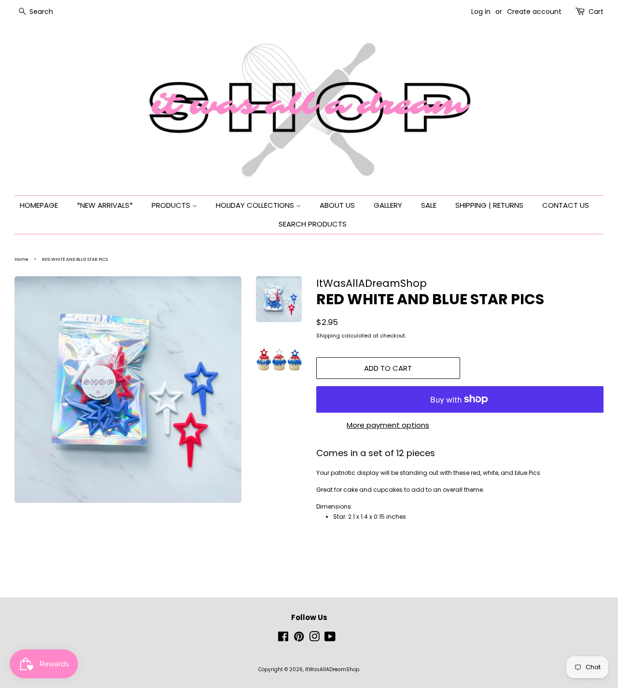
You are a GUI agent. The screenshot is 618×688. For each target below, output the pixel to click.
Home (21, 259)
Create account (534, 11)
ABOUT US (337, 205)
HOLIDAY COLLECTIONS (256, 205)
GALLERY (388, 205)
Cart (596, 11)
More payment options (388, 425)
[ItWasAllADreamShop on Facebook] (283, 639)
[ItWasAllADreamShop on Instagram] (314, 639)
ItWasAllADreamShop (332, 669)
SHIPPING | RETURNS (489, 205)
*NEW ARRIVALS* (105, 205)
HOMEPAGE (39, 205)
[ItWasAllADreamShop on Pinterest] (299, 639)
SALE (428, 205)
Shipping (328, 335)
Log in (481, 11)
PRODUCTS (172, 205)
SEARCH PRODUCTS (313, 224)
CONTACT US (565, 205)
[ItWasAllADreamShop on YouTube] (330, 639)
